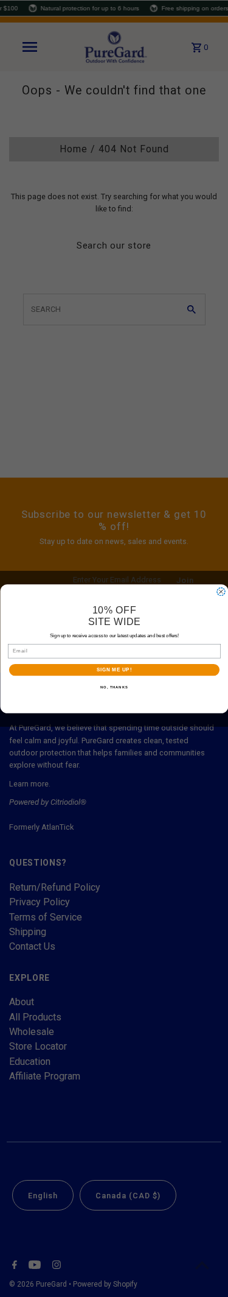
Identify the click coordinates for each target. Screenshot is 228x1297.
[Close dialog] (220, 591)
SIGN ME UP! (113, 669)
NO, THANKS (114, 687)
